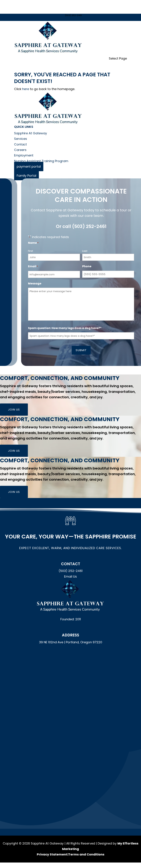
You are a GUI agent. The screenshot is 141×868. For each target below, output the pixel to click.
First (30, 251)
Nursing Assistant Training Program (41, 161)
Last (85, 251)
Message (34, 283)
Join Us (14, 410)
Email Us (70, 576)
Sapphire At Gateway (30, 133)
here (25, 89)
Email (33, 266)
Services (20, 139)
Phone (86, 266)
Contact (20, 144)
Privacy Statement (52, 854)
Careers (20, 150)
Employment (23, 155)
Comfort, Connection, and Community (60, 378)
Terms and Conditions (86, 854)
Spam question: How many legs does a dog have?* (65, 328)
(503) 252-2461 (89, 226)
